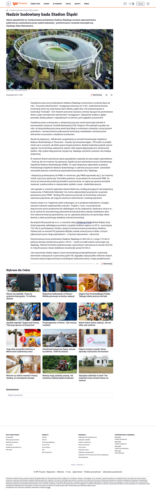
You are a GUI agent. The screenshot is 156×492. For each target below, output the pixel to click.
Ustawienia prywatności (112, 472)
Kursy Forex (45, 445)
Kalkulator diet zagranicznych (87, 437)
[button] (131, 3)
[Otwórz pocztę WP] (125, 4)
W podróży (57, 4)
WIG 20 (44, 437)
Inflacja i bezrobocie (84, 442)
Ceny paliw (9, 445)
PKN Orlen (9, 450)
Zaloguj (140, 4)
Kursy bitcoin (46, 447)
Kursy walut (82, 447)
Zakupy (77, 4)
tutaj (48, 487)
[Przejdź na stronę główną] (8, 5)
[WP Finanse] (22, 4)
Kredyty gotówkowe (121, 439)
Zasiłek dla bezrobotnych (13, 447)
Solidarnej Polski (84, 222)
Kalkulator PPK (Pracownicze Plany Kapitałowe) (93, 455)
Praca (68, 4)
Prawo (46, 4)
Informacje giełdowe (48, 442)
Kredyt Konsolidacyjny (122, 448)
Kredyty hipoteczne (121, 444)
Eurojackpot (9, 437)
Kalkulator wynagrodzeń (86, 452)
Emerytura (35, 4)
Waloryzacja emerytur (12, 440)
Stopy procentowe (84, 445)
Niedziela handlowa (12, 442)
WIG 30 (44, 440)
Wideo (86, 4)
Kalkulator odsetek (84, 440)
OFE (43, 450)
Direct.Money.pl (119, 453)
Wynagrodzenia (83, 457)
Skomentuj (97, 95)
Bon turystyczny (47, 452)
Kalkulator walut (83, 450)
